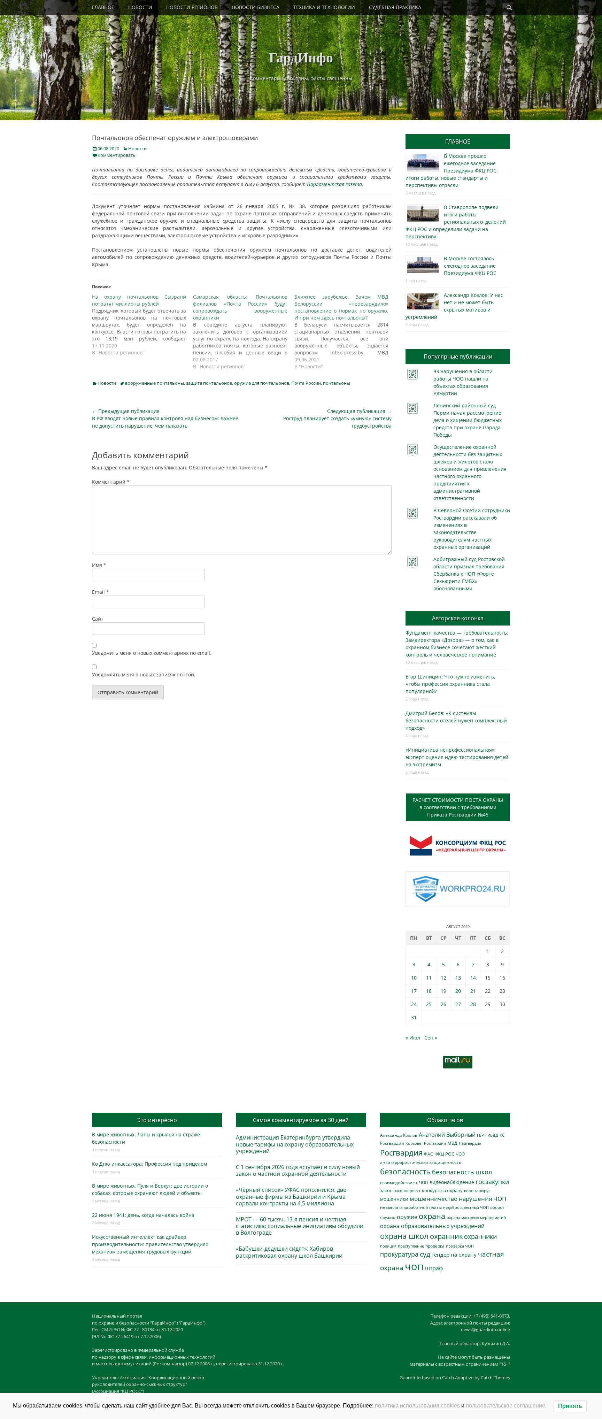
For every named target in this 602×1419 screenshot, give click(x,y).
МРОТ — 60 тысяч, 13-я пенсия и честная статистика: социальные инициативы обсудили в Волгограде (299, 1225)
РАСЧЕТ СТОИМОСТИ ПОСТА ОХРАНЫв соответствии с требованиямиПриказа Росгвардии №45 (457, 807)
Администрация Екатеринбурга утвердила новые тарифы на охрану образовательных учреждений (295, 1144)
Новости (137, 148)
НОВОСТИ (140, 7)
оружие (407, 1217)
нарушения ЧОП (482, 1199)
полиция (388, 1246)
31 (414, 1017)
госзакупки (492, 1182)
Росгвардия (401, 1152)
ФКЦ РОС (444, 1154)
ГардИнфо (301, 57)
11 (429, 977)
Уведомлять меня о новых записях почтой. (143, 674)
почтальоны (336, 383)
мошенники (394, 1199)
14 (473, 977)
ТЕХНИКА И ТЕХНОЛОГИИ (324, 7)
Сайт (97, 618)
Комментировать (117, 155)
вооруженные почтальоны (154, 383)
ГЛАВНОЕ (103, 7)
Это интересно (157, 1120)
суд (425, 1254)
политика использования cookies (417, 1406)
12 (443, 977)
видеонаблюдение (452, 1182)
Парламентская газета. (335, 184)
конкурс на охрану (442, 1191)
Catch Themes (495, 1377)
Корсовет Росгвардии (426, 1143)
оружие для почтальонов (261, 383)
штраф (434, 1268)
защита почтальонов (209, 383)
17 (414, 991)
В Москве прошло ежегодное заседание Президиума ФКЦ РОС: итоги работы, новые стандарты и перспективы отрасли (452, 171)
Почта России (306, 383)
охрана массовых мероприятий (476, 1217)
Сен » (430, 1037)
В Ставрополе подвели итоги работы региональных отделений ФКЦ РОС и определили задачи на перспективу (456, 222)
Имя (99, 565)
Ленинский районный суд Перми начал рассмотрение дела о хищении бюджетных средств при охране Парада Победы (467, 420)
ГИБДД (491, 1135)
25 (429, 1004)
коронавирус (477, 1190)
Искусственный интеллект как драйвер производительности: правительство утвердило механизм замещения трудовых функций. (150, 1244)
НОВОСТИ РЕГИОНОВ (192, 7)
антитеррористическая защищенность (420, 1162)
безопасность (405, 1171)
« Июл (413, 1037)
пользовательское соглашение (505, 1406)
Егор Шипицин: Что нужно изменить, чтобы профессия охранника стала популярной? (450, 684)
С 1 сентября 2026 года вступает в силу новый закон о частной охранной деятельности (298, 1170)
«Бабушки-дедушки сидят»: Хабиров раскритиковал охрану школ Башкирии (289, 1252)
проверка (435, 1246)
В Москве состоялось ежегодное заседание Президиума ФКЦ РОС (470, 265)
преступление (411, 1246)
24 (414, 1004)
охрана (432, 1216)
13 (458, 977)
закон (386, 1191)
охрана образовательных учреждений (432, 1226)
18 (429, 991)
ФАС (428, 1154)
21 (473, 991)
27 (458, 1004)
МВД (452, 1143)
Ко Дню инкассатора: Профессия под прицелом (149, 1163)
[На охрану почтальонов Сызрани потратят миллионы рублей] (142, 324)
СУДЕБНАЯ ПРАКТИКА (395, 7)
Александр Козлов (398, 1135)
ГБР (480, 1135)
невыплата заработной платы (411, 1207)
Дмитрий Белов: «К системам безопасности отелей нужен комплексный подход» (456, 720)
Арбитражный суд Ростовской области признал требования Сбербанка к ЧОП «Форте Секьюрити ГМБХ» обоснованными (469, 574)
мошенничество (433, 1199)
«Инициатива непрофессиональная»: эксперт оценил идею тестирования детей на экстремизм (457, 757)
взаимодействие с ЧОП (404, 1183)
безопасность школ (462, 1171)
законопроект (407, 1190)
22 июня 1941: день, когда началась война (143, 1215)
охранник (446, 1236)
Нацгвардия (470, 1143)
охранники (480, 1236)
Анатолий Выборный (447, 1134)
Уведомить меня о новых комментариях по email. (151, 653)
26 (443, 1004)
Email (100, 592)
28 (473, 1004)
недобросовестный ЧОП (466, 1207)
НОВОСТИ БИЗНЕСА (255, 7)
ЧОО (460, 1154)
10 (414, 977)
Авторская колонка (458, 618)
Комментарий (111, 481)
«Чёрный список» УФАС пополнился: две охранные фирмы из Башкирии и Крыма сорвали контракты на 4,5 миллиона (291, 1196)
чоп (414, 1266)
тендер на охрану (454, 1254)
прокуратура (399, 1254)
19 (443, 991)
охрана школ (404, 1235)
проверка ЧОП (460, 1246)
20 (458, 991)
